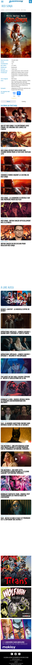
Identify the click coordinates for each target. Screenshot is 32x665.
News (8, 101)
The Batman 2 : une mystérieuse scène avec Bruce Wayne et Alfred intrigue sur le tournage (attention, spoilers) (15, 448)
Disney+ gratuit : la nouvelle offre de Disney (15, 310)
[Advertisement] (16, 268)
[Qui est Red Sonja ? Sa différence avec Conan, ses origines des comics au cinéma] (16, 114)
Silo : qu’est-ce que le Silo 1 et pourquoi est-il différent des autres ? (15, 519)
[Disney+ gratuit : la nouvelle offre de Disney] (16, 298)
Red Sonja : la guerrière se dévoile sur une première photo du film (15, 199)
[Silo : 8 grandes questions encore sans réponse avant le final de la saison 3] (16, 412)
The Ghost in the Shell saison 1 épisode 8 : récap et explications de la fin (15, 377)
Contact (16, 662)
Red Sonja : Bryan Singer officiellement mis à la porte (16, 221)
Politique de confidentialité (16, 660)
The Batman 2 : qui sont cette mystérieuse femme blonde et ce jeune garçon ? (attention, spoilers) (15, 472)
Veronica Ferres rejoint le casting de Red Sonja (15, 176)
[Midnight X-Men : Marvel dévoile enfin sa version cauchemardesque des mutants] (16, 388)
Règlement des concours (16, 664)
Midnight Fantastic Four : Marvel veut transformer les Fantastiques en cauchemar (15, 496)
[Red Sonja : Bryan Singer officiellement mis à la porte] (16, 209)
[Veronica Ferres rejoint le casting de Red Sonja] (16, 164)
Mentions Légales (16, 659)
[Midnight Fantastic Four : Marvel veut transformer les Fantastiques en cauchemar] (16, 483)
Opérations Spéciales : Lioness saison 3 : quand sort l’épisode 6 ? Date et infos (16, 332)
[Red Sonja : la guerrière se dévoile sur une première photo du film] (16, 187)
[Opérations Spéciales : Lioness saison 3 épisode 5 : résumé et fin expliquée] (16, 343)
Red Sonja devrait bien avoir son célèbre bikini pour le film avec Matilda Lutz (16, 152)
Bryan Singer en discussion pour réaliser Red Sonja (13, 244)
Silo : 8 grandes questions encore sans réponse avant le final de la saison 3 (15, 424)
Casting (24, 101)
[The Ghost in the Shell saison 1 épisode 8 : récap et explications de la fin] (16, 365)
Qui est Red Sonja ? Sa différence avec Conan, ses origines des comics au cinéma (15, 127)
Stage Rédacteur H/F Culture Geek (16, 663)
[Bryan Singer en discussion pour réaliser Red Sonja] (16, 232)
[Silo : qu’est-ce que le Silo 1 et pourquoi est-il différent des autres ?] (16, 507)
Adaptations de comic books (13, 10)
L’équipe (16, 661)
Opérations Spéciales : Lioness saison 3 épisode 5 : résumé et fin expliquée (15, 355)
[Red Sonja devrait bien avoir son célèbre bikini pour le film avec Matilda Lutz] (16, 139)
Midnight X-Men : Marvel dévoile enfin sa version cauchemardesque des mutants (15, 401)
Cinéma (2, 10)
